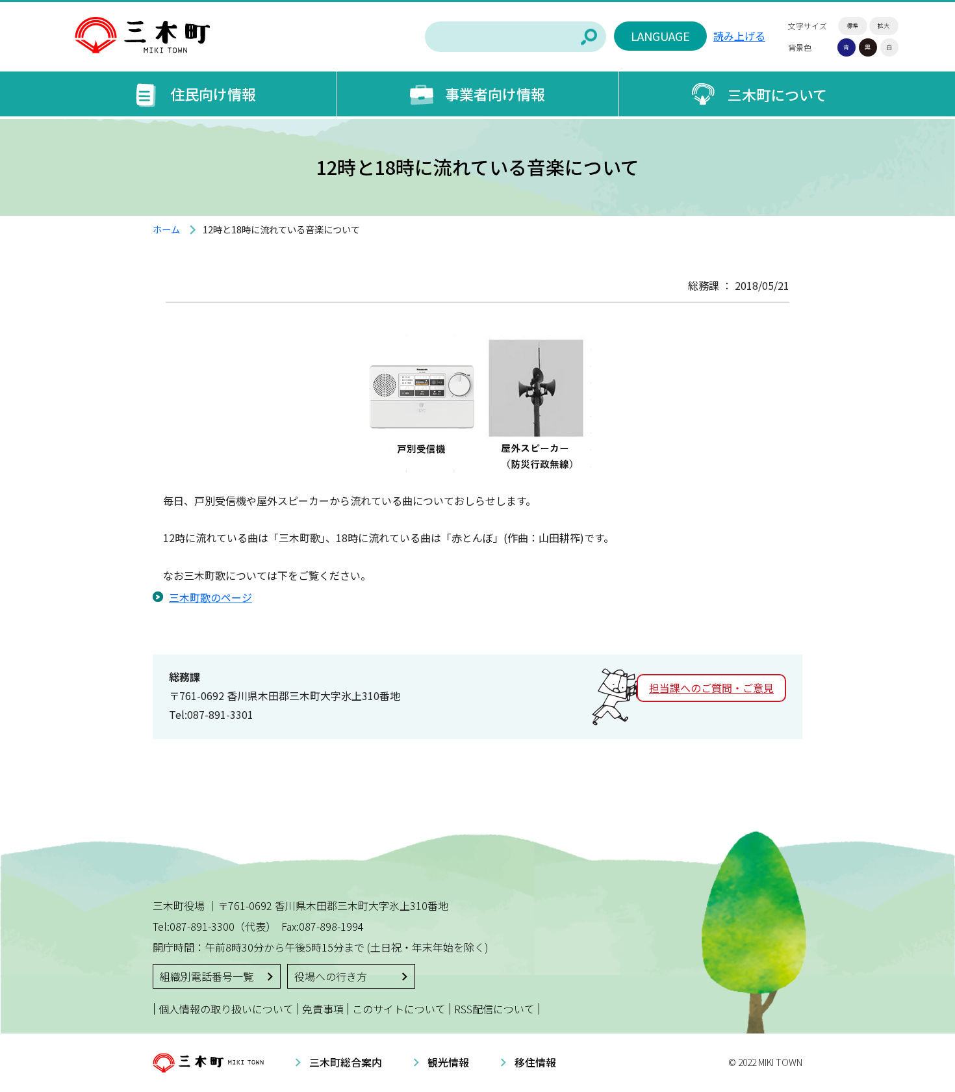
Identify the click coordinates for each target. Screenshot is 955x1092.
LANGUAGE (660, 35)
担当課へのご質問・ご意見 (711, 688)
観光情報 (448, 1062)
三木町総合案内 (345, 1062)
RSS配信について (494, 1009)
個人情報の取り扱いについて (226, 1009)
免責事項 (323, 1009)
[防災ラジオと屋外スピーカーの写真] (477, 463)
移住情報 (535, 1062)
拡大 (883, 25)
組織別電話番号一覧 (206, 976)
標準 (852, 25)
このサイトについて (399, 1009)
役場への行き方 (330, 976)
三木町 (142, 36)
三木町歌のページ (210, 597)
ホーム (166, 229)
